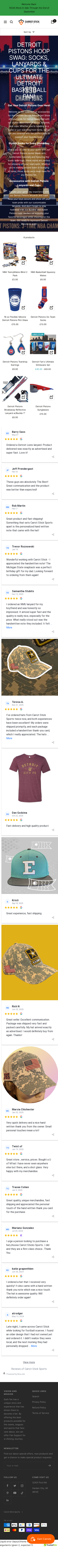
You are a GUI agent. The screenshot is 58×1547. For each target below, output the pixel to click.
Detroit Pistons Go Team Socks (43, 319)
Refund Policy (39, 1407)
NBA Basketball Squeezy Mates (43, 274)
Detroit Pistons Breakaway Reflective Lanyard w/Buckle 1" (15, 409)
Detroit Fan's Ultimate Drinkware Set (43, 363)
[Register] (49, 1465)
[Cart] (52, 21)
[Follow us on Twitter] (14, 1485)
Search (35, 1396)
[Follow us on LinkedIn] (7, 1500)
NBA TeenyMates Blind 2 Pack (15, 274)
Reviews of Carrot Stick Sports (29, 1368)
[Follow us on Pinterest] (7, 1493)
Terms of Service (40, 1413)
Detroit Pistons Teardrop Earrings (15, 363)
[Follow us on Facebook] (7, 1485)
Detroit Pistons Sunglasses (43, 408)
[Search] (11, 21)
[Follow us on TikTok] (22, 1493)
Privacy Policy (39, 1402)
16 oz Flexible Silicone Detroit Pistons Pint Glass (15, 319)
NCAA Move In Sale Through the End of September (29, 9)
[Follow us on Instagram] (22, 1485)
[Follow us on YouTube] (14, 1493)
